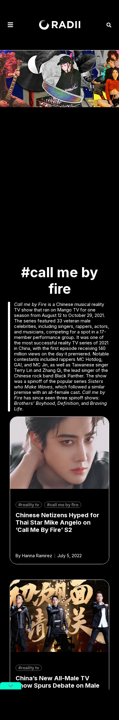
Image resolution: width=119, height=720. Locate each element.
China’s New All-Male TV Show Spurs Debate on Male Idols (57, 685)
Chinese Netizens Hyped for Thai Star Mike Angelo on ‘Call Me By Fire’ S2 (57, 522)
